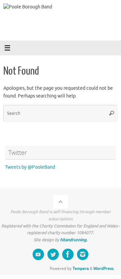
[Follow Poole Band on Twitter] (53, 254)
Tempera (81, 268)
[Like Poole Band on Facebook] (68, 254)
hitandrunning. (73, 240)
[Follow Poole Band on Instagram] (82, 254)
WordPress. (103, 268)
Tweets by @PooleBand (30, 167)
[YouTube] (38, 254)
